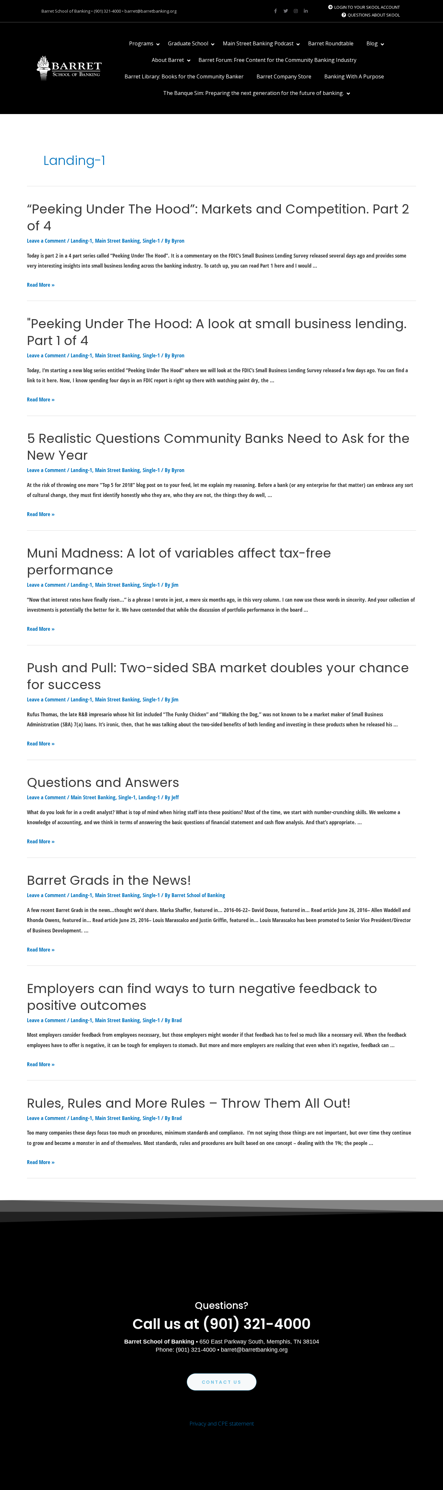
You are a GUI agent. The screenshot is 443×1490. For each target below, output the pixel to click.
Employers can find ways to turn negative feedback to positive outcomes (202, 996)
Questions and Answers (103, 782)
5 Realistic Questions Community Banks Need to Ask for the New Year (218, 446)
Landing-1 (81, 240)
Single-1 (151, 240)
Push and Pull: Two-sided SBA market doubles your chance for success (218, 676)
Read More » (40, 284)
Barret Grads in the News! (109, 880)
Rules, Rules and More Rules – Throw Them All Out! (189, 1103)
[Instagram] (295, 11)
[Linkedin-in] (306, 11)
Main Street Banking (117, 240)
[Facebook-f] (275, 11)
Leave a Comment (46, 240)
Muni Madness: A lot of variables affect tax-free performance (179, 561)
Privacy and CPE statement (221, 1423)
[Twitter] (285, 11)
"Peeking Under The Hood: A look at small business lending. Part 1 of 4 (217, 332)
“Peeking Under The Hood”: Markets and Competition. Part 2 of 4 (218, 217)
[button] (222, 1382)
